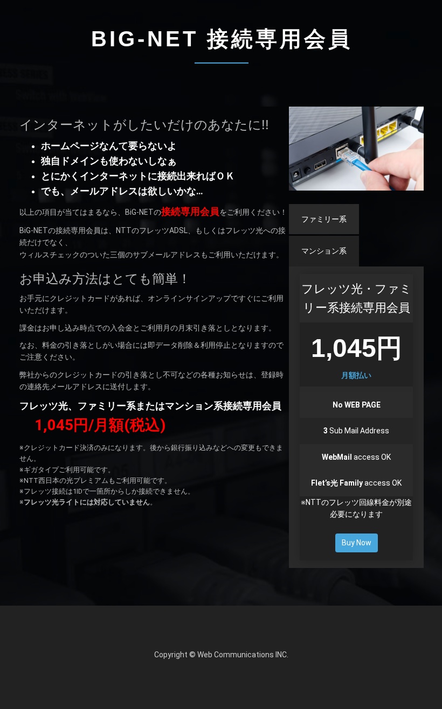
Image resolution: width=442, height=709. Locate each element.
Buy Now (356, 542)
